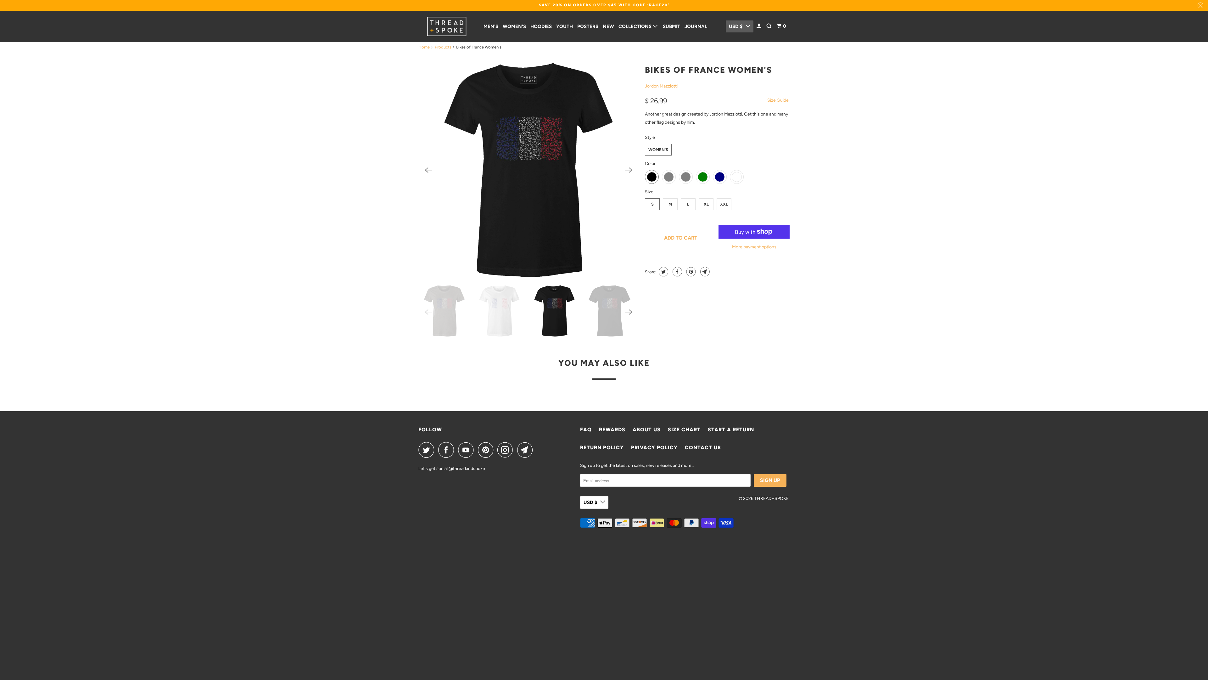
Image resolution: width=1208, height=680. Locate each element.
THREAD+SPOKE (771, 498)
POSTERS (587, 26)
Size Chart (684, 430)
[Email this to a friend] (704, 271)
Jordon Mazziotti (661, 86)
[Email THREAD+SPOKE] (526, 450)
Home (424, 47)
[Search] (769, 26)
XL (706, 204)
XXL (724, 204)
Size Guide (778, 100)
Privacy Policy (654, 447)
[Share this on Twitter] (662, 271)
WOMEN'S (514, 26)
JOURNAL (696, 26)
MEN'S (491, 26)
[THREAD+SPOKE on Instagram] (506, 450)
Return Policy (602, 447)
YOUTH (564, 26)
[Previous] (428, 170)
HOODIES (541, 26)
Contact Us (703, 447)
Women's (658, 149)
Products (443, 47)
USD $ (735, 26)
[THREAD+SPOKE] (446, 26)
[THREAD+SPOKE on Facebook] (447, 450)
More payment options (754, 247)
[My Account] (759, 26)
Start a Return (731, 430)
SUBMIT (671, 26)
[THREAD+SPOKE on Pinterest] (487, 450)
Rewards (612, 430)
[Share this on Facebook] (676, 271)
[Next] (628, 170)
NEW (608, 26)
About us (647, 430)
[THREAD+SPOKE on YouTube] (467, 450)
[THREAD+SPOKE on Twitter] (427, 450)
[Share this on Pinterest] (690, 271)
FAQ (586, 430)
